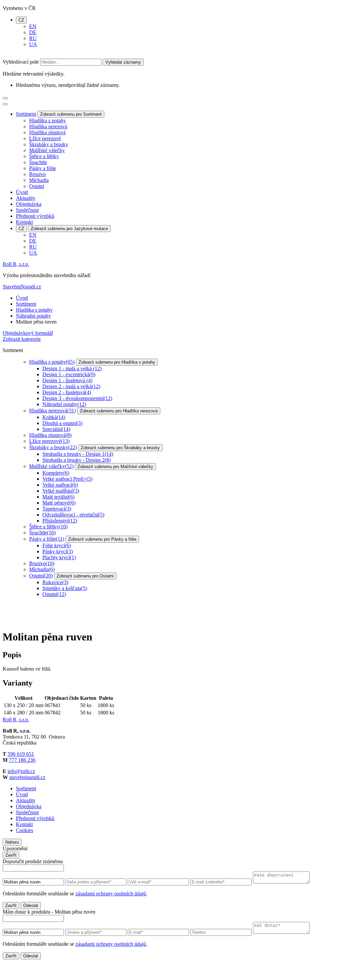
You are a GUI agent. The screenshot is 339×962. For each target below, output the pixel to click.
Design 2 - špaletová (66, 392)
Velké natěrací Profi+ (67, 479)
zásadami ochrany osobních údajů (110, 893)
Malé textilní (58, 497)
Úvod (22, 192)
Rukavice (55, 582)
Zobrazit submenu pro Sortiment (71, 114)
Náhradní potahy (33, 316)
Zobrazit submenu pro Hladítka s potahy (116, 362)
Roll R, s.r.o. (16, 264)
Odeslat (30, 905)
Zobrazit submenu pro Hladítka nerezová (119, 410)
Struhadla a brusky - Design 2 (76, 460)
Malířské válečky (47, 150)
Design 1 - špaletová (67, 380)
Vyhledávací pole (21, 62)
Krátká (53, 417)
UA (33, 44)
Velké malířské (60, 491)
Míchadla (39, 180)
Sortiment (26, 114)
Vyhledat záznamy (123, 62)
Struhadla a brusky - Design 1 (77, 454)
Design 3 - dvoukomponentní (77, 398)
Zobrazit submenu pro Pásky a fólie (102, 539)
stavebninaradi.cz (27, 777)
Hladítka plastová (47, 132)
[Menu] (5, 98)
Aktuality (25, 198)
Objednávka (28, 204)
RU (33, 38)
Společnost (27, 210)
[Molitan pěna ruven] (27, 621)
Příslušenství (59, 520)
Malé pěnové (58, 503)
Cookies (24, 830)
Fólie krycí (56, 545)
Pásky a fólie (42, 168)
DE (32, 32)
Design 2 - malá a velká (71, 386)
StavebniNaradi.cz (22, 286)
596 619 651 (21, 754)
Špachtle (38, 162)
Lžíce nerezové (45, 138)
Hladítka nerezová (48, 126)
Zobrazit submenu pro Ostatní (85, 575)
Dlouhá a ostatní (62, 423)
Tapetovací (56, 508)
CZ (21, 20)
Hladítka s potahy (47, 120)
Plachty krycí (59, 557)
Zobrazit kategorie (22, 339)
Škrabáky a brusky (48, 144)
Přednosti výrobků (35, 216)
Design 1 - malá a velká (72, 368)
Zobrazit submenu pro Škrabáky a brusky (120, 447)
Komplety (55, 473)
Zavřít (11, 855)
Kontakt (24, 222)
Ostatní (36, 186)
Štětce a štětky (44, 156)
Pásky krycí (57, 551)
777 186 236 (22, 760)
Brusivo (37, 174)
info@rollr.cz (21, 771)
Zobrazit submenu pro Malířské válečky (115, 466)
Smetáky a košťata (64, 588)
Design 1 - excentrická (68, 374)
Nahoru (12, 842)
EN (32, 26)
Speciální (56, 429)
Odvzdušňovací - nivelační (73, 514)
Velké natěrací (60, 485)
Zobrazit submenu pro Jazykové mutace (69, 228)
